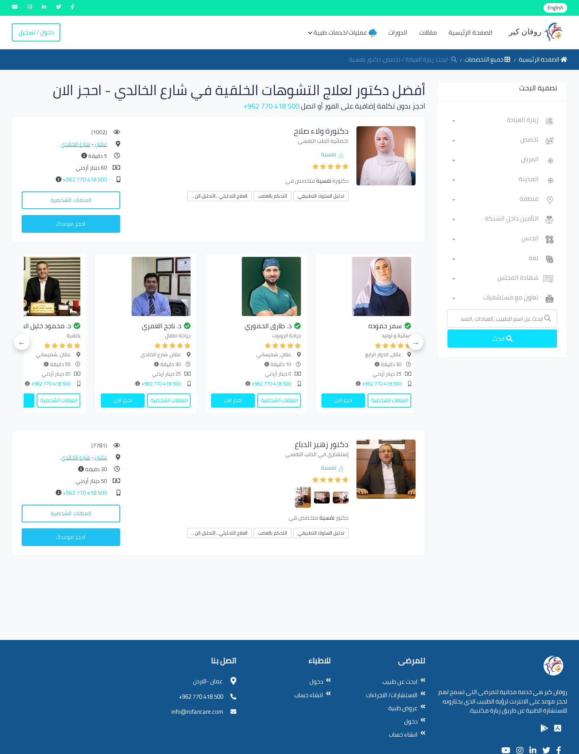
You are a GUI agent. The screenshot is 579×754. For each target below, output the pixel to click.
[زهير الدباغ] (386, 468)
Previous (415, 342)
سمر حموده (385, 326)
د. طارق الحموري (268, 326)
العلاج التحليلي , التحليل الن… (219, 195)
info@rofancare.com (197, 711)
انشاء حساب (403, 734)
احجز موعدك (70, 224)
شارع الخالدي (75, 144)
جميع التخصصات (485, 59)
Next (22, 342)
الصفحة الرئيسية (470, 32)
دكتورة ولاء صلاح (321, 130)
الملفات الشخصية (70, 200)
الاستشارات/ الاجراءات (392, 695)
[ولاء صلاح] (386, 155)
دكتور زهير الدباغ (322, 444)
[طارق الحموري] (256, 286)
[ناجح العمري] (146, 286)
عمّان (100, 144)
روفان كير (526, 31)
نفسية (328, 154)
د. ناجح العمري (161, 326)
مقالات (428, 32)
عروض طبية (403, 708)
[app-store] (557, 728)
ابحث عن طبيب (400, 681)
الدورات (397, 32)
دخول (411, 721)
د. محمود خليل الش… (42, 326)
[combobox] (495, 121)
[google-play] (544, 728)
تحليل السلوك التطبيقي (321, 195)
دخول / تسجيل (36, 32)
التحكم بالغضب (272, 195)
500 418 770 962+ (271, 105)
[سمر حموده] (366, 286)
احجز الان (343, 400)
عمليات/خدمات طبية (341, 32)
